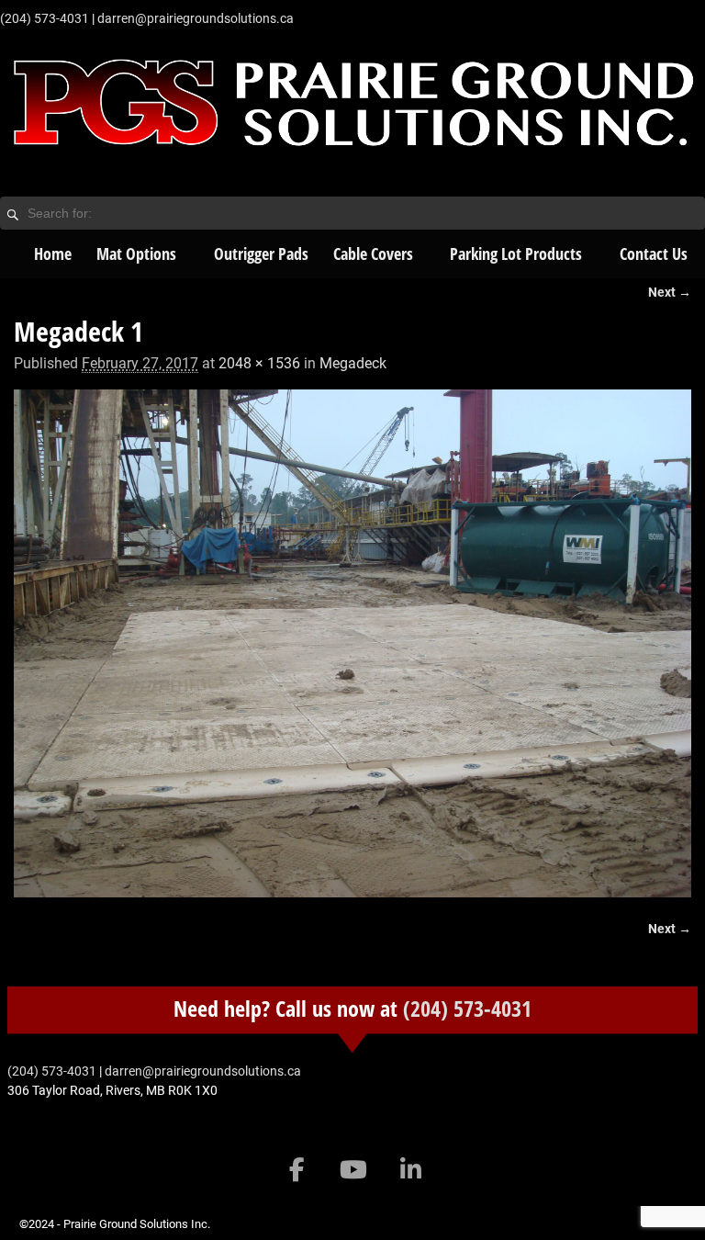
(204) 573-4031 (467, 1008)
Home (53, 253)
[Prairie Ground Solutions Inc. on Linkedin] (411, 1170)
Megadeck (352, 363)
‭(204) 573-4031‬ (44, 18)
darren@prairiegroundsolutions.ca (195, 18)
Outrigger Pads (261, 253)
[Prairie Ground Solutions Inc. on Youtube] (354, 1170)
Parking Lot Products (516, 253)
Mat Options (136, 253)
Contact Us (654, 253)
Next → (669, 292)
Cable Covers (373, 253)
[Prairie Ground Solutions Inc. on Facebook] (297, 1170)
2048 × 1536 (259, 363)
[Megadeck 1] (352, 643)
